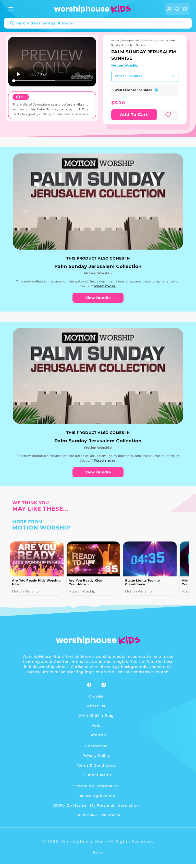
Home (115, 40)
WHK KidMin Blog (96, 715)
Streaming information (96, 786)
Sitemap (98, 735)
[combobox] (98, 23)
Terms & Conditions (96, 765)
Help (96, 725)
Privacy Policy (96, 755)
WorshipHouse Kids (83, 841)
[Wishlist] (177, 9)
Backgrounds (131, 40)
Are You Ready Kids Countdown (85, 582)
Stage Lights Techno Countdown (142, 582)
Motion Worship (125, 65)
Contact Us (96, 746)
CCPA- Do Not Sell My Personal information (96, 805)
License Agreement (96, 795)
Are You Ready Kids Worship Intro (36, 582)
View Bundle (98, 297)
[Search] (9, 23)
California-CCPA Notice (98, 815)
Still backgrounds (154, 40)
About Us (96, 706)
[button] (11, 9)
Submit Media (98, 775)
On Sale (96, 696)
